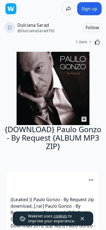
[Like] (97, 42)
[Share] (68, 8)
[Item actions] (91, 179)
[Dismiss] (82, 218)
